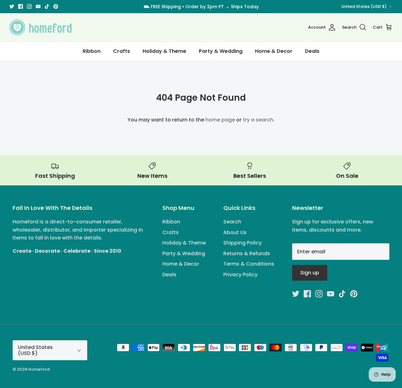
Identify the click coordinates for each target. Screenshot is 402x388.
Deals (312, 51)
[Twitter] (11, 6)
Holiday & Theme (164, 51)
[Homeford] (40, 27)
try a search (258, 119)
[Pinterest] (55, 6)
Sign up (309, 272)
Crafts (121, 51)
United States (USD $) (364, 6)
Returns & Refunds (246, 253)
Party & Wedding (220, 51)
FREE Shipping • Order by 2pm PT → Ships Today (205, 6)
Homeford (39, 369)
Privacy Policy (240, 274)
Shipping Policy (242, 242)
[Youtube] (38, 6)
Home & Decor (273, 51)
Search (232, 221)
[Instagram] (29, 6)
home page (220, 119)
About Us (235, 232)
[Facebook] (20, 6)
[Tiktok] (47, 6)
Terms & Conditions (248, 263)
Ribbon (91, 51)
